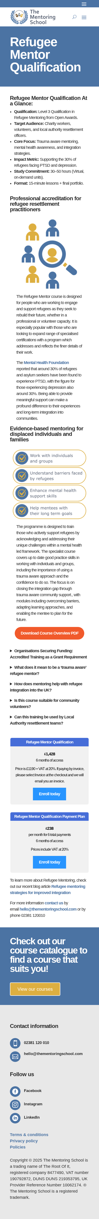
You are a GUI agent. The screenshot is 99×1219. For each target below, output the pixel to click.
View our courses (35, 989)
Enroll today (49, 794)
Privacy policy (24, 1141)
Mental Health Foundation (46, 362)
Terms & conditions (29, 1134)
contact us (54, 903)
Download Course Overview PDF (50, 633)
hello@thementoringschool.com (48, 909)
